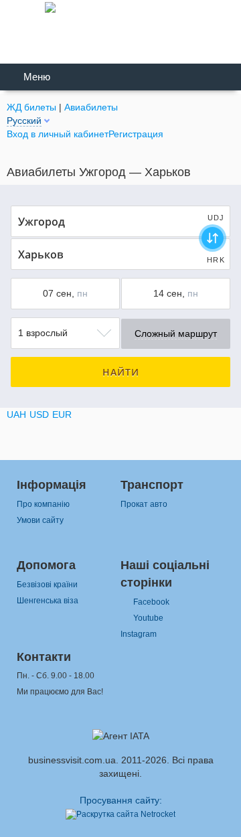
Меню (36, 77)
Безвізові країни (47, 584)
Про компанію (43, 504)
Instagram (138, 634)
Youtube (148, 618)
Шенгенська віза (47, 600)
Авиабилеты (91, 107)
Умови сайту (40, 520)
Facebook (151, 602)
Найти (120, 372)
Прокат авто (143, 504)
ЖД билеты (31, 107)
